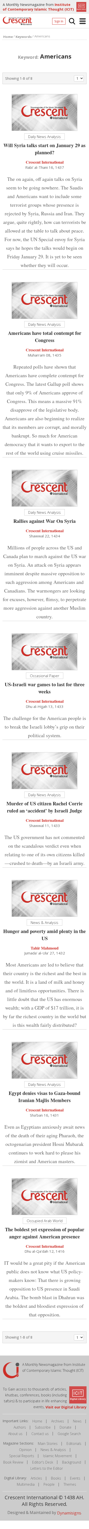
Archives (57, 1421)
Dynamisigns (69, 1513)
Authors (20, 1427)
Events (75, 1478)
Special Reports (21, 1455)
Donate (65, 1427)
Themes (70, 1484)
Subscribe (43, 1427)
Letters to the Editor (46, 1468)
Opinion (25, 1449)
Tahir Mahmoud (45, 948)
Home (37, 1421)
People (49, 1484)
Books (56, 1478)
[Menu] (82, 21)
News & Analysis (53, 1449)
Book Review (13, 1462)
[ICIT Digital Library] (80, 6)
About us (15, 1433)
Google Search (69, 1433)
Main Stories (48, 1443)
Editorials (74, 1443)
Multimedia (26, 1484)
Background (71, 1462)
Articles (36, 1478)
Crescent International (45, 162)
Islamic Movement (57, 1455)
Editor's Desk (42, 1462)
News (77, 1421)
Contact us (40, 1433)
